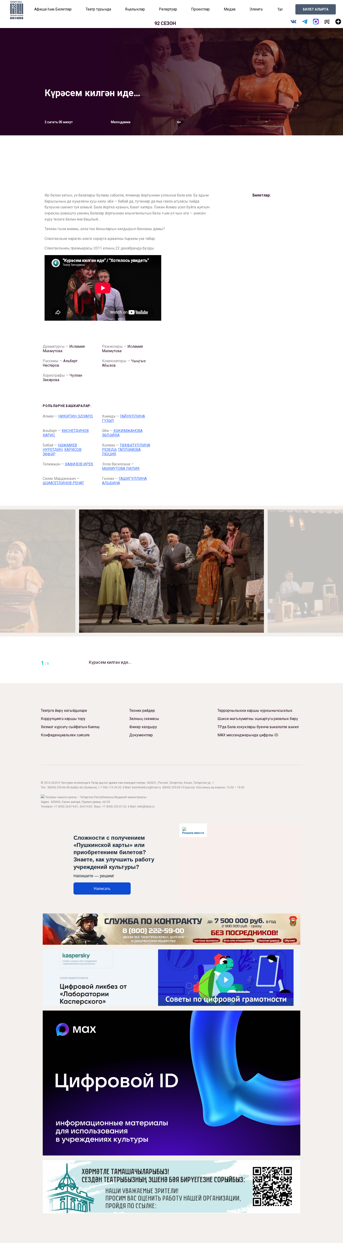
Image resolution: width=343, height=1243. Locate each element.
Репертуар (168, 9)
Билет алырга (315, 9)
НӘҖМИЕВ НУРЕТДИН (60, 447)
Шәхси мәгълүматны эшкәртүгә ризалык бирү (257, 718)
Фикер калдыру (143, 727)
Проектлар (200, 9)
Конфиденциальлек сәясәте (65, 735)
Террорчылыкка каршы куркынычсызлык (254, 710)
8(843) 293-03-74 (173, 787)
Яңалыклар (135, 9)
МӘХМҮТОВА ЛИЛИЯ (121, 468)
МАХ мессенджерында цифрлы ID (247, 735)
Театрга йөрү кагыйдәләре (64, 710)
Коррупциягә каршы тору (63, 718)
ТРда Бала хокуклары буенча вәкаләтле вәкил (258, 727)
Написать (102, 889)
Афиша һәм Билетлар (53, 9)
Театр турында (98, 9)
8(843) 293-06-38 (59, 787)
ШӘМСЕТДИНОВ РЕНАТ (63, 483)
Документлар (141, 735)
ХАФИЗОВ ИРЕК (79, 464)
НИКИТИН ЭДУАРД (75, 416)
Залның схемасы (144, 718)
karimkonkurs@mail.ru (146, 787)
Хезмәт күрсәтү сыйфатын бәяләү (70, 727)
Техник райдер (142, 710)
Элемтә (255, 9)
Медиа (229, 9)
